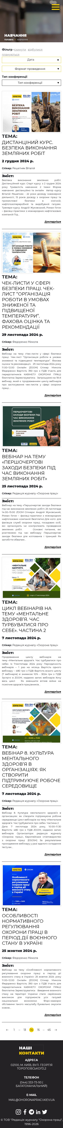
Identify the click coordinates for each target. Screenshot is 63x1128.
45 (49, 1029)
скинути (20, 49)
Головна (8, 40)
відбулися (35, 49)
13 (25, 1029)
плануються (10, 54)
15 (38, 1029)
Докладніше (53, 221)
